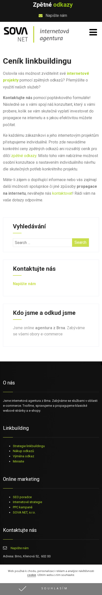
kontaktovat (62, 193)
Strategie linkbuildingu (29, 446)
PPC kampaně (22, 507)
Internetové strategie (27, 502)
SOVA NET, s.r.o (24, 512)
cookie (31, 575)
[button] (51, 589)
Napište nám (56, 15)
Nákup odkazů (23, 451)
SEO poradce (22, 497)
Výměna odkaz (23, 456)
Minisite (18, 461)
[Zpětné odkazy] (36, 43)
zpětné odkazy (23, 155)
